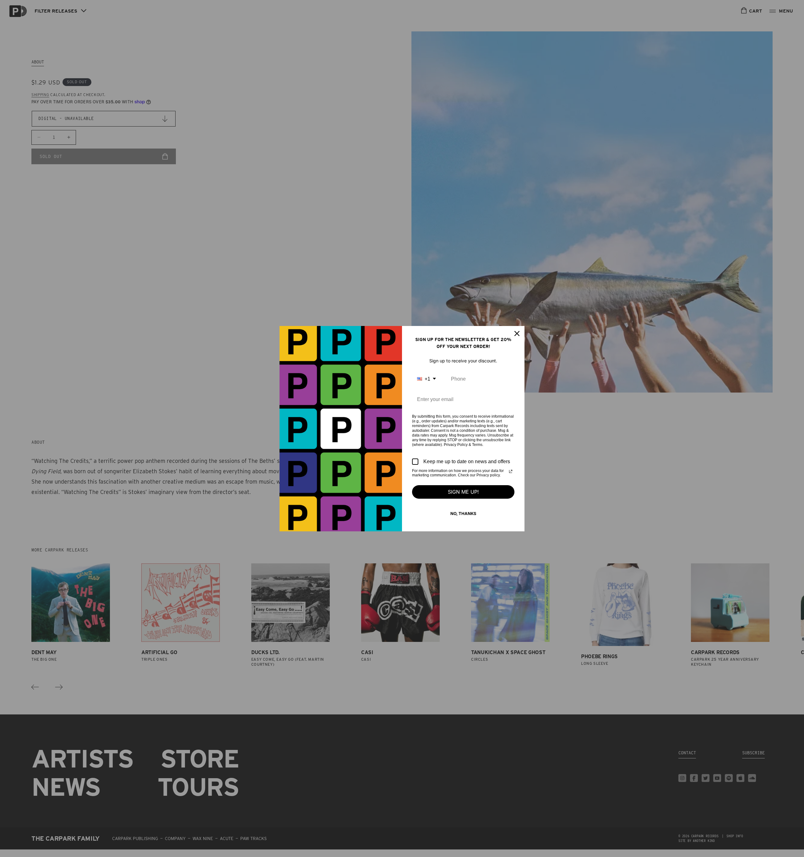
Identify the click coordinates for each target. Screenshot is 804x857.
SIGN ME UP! (463, 492)
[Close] (516, 333)
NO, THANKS (463, 513)
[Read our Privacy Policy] (510, 471)
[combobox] (426, 379)
